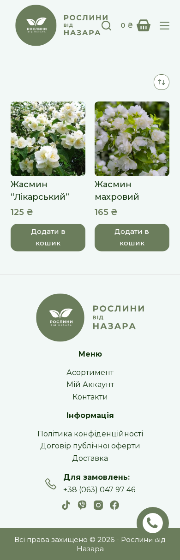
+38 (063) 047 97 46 (99, 489)
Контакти (90, 397)
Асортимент (90, 372)
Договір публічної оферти (90, 445)
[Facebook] (114, 505)
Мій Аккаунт (90, 384)
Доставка (90, 458)
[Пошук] (106, 25)
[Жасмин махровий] (132, 138)
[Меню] (164, 25)
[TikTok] (66, 505)
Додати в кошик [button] (48, 237)
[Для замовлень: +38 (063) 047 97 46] (50, 483)
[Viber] (82, 505)
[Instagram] (98, 505)
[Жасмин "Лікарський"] (48, 138)
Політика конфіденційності (90, 433)
